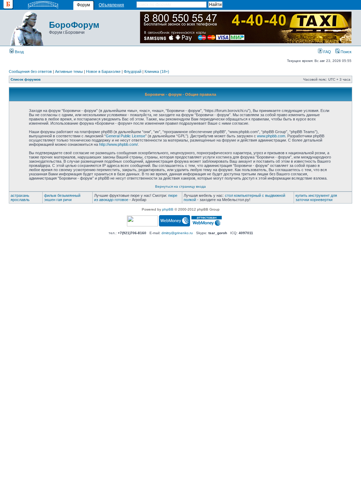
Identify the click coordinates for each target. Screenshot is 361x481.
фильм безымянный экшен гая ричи (62, 197)
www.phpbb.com (271, 136)
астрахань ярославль (20, 197)
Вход (19, 52)
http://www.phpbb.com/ (118, 144)
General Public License (125, 136)
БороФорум (74, 25)
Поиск (345, 52)
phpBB (167, 209)
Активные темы (69, 71)
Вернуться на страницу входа (180, 186)
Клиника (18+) (157, 71)
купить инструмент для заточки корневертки (316, 197)
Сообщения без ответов (30, 71)
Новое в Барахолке (103, 71)
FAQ (326, 52)
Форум (83, 4)
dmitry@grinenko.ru (177, 233)
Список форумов (26, 79)
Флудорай (132, 71)
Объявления (111, 4)
